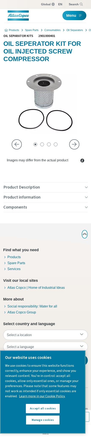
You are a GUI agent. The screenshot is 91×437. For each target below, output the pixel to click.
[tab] (35, 144)
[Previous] (17, 144)
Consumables (52, 30)
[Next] (74, 144)
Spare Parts (32, 30)
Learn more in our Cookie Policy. (42, 396)
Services (14, 269)
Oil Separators (74, 30)
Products (14, 30)
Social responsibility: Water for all (32, 306)
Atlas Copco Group (21, 312)
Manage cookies (43, 420)
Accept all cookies (43, 408)
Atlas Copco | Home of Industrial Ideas (36, 287)
